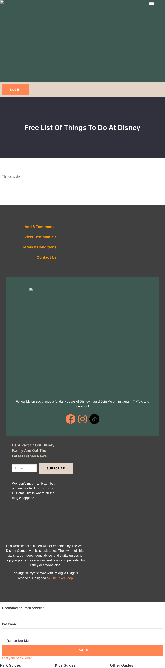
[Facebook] (71, 419)
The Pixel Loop (62, 578)
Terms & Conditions (39, 247)
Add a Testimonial (40, 227)
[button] (151, 4)
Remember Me (17, 641)
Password (9, 624)
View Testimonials (40, 237)
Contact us (46, 257)
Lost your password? (17, 658)
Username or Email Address (23, 608)
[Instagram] (82, 419)
